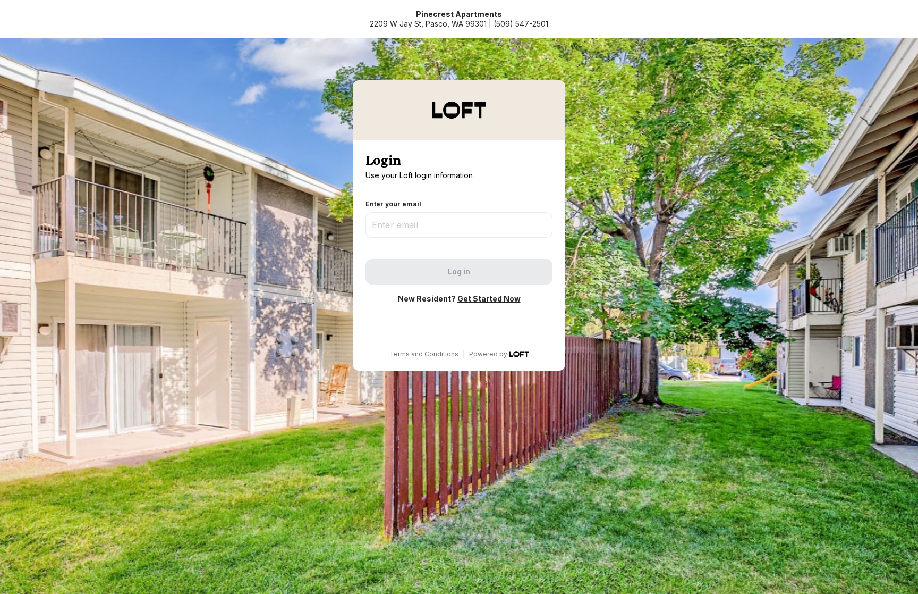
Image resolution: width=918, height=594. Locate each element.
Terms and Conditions (423, 354)
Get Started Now (489, 298)
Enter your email (393, 204)
